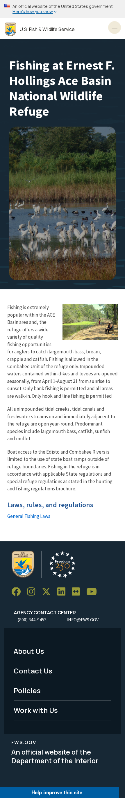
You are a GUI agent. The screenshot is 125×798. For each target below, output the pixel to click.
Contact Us (33, 670)
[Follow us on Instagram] (33, 591)
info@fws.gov (83, 619)
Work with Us (36, 710)
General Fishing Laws (28, 516)
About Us (29, 651)
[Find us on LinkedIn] (63, 591)
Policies (27, 690)
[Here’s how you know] (62, 9)
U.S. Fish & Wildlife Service (47, 29)
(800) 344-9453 (32, 619)
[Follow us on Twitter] (48, 591)
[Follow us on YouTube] (93, 591)
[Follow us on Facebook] (18, 591)
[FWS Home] (10, 29)
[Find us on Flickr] (78, 591)
